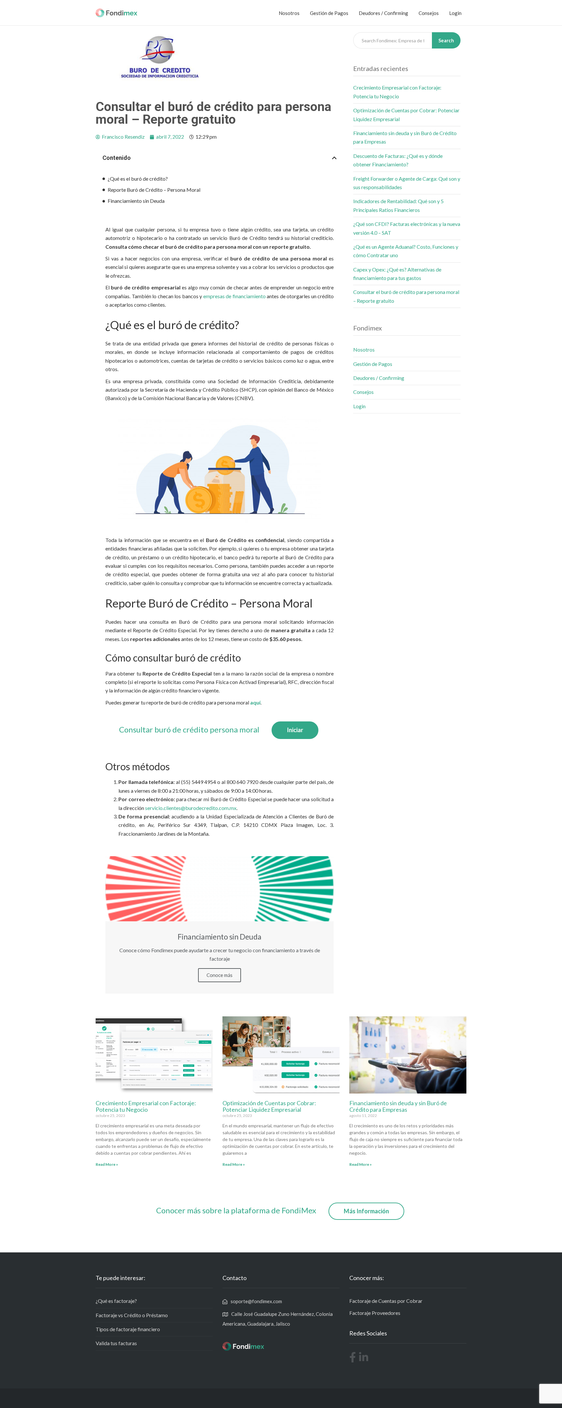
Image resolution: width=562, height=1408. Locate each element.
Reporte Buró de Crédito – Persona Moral (154, 190)
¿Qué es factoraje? (116, 1301)
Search (446, 40)
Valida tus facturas (116, 1343)
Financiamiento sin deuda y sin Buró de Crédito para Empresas (398, 1106)
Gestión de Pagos (329, 13)
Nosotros (289, 13)
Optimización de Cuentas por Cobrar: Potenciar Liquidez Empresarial (269, 1106)
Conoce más (220, 975)
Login (455, 13)
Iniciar (295, 729)
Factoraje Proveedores (374, 1313)
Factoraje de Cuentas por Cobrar (385, 1301)
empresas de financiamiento (234, 296)
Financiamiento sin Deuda (136, 201)
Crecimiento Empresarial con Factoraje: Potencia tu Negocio (146, 1106)
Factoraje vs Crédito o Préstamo (132, 1315)
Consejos (429, 13)
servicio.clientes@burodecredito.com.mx (190, 808)
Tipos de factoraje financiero (128, 1329)
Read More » (107, 1164)
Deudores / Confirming (383, 13)
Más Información (366, 1211)
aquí (255, 702)
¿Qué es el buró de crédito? (138, 178)
